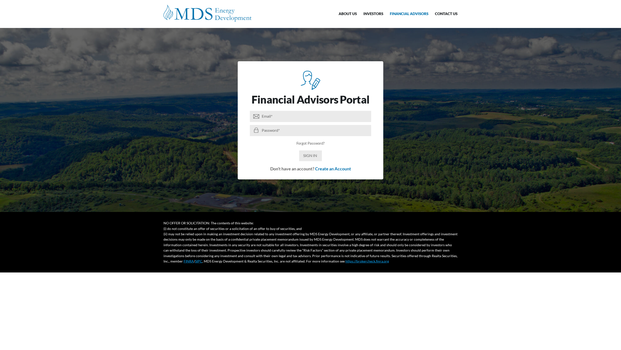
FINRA (189, 261)
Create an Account (333, 168)
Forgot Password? (310, 143)
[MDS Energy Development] (207, 13)
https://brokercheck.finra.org (367, 261)
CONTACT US (446, 13)
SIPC (198, 261)
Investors (373, 13)
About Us (348, 13)
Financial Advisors (409, 13)
